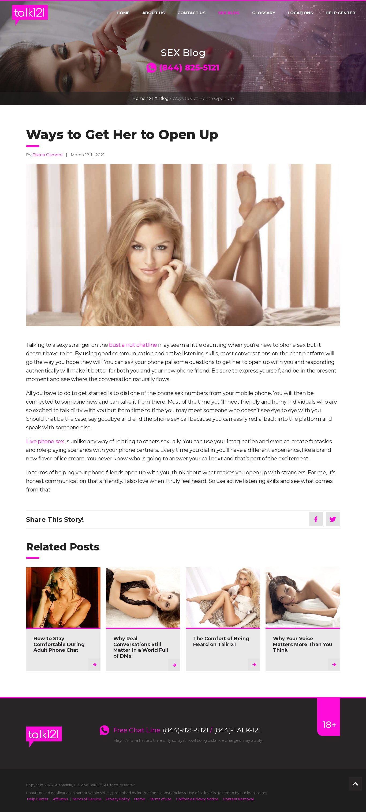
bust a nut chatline (133, 345)
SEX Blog (229, 12)
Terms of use (160, 799)
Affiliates (60, 799)
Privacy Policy (118, 799)
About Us (153, 12)
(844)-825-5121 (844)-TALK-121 (212, 730)
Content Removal (238, 799)
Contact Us (191, 12)
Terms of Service (86, 799)
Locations (300, 12)
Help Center (340, 12)
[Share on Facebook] (316, 519)
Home (123, 12)
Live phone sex (45, 441)
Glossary (263, 12)
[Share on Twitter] (333, 519)
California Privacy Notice (197, 799)
